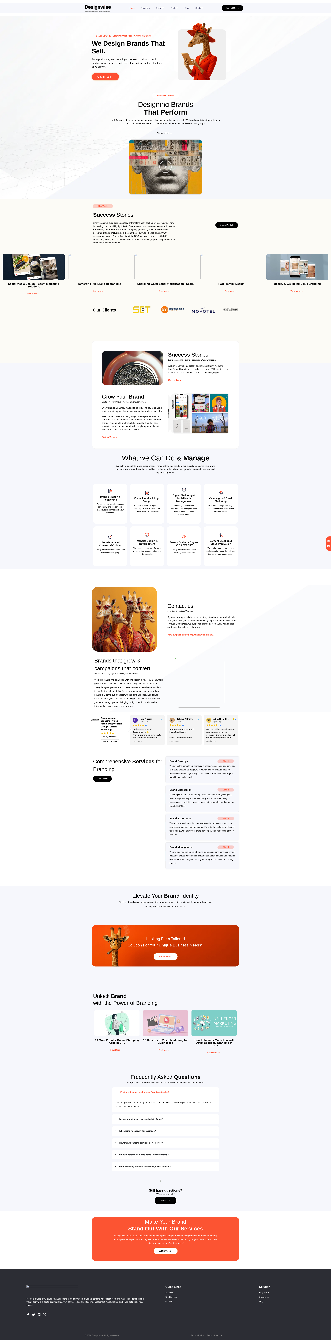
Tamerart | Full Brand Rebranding (244, 283)
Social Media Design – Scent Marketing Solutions (178, 285)
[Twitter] (33, 1314)
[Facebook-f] (28, 1314)
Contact (198, 8)
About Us (145, 8)
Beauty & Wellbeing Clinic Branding (46, 283)
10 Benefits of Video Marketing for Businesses (165, 1041)
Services (160, 8)
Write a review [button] (110, 741)
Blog (187, 8)
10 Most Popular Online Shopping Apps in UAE (117, 1041)
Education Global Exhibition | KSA (112, 283)
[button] (165, 167)
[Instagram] (328, 541)
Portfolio (174, 8)
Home (132, 8)
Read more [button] (137, 741)
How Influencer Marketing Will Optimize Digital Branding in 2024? (214, 1043)
